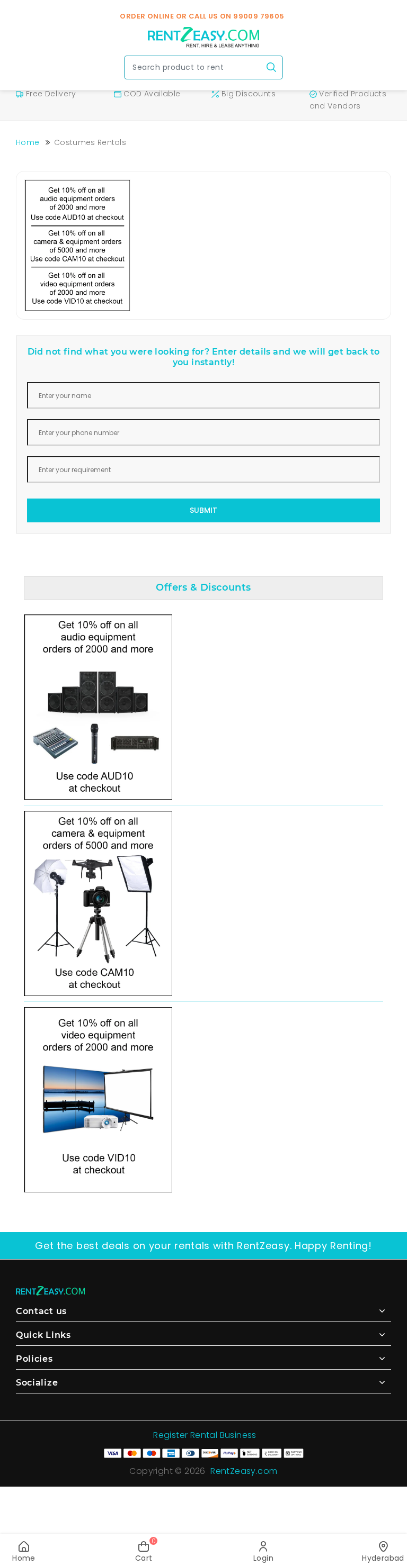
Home (27, 142)
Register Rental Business (204, 1435)
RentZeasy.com (243, 1471)
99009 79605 (258, 16)
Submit (203, 510)
